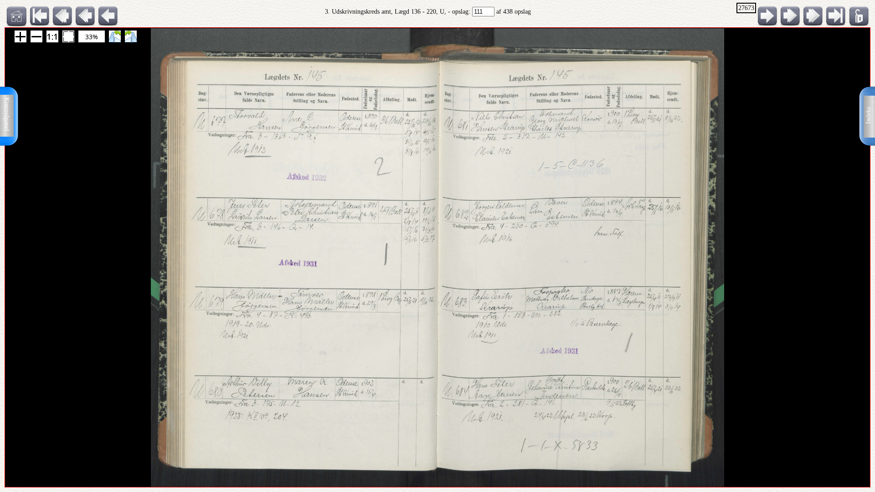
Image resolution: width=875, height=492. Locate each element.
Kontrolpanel (6, 114)
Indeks (868, 115)
